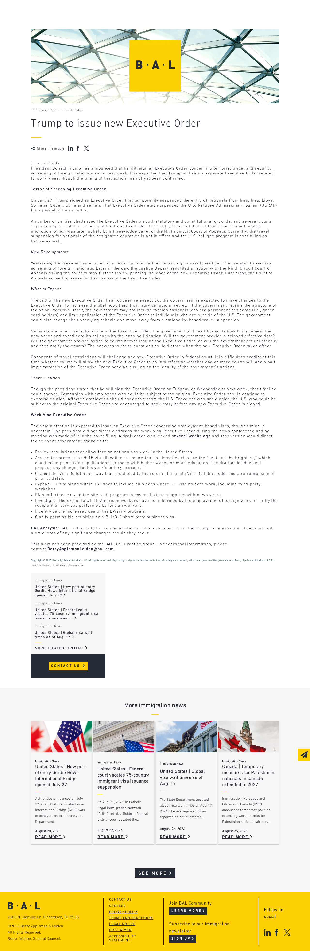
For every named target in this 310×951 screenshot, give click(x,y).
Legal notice (122, 924)
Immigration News (45, 110)
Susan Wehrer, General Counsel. (34, 939)
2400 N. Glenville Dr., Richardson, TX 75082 (44, 917)
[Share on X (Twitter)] (86, 148)
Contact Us (66, 666)
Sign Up (181, 939)
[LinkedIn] (267, 932)
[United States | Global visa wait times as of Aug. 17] (186, 736)
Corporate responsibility (76, 21)
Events (129, 30)
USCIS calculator (141, 39)
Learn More (186, 911)
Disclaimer (120, 930)
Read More (49, 837)
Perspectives (136, 11)
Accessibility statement (122, 939)
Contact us (120, 900)
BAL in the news (66, 30)
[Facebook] (276, 932)
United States (72, 110)
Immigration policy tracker (152, 21)
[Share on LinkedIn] (70, 148)
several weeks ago (191, 436)
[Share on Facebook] (78, 148)
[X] (287, 932)
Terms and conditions (131, 918)
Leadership (60, 11)
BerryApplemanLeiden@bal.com (80, 549)
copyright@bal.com (72, 565)
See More (153, 873)
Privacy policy (123, 912)
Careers (57, 39)
